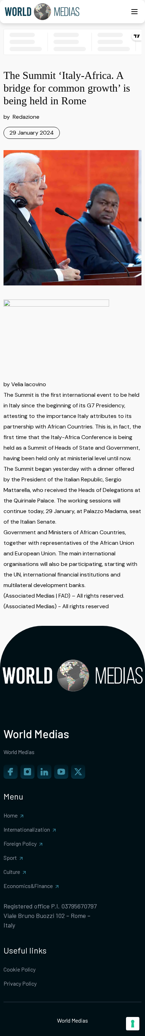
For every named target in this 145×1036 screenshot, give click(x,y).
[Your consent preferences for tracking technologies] (132, 1023)
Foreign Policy (20, 843)
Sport (10, 857)
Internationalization (27, 829)
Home (11, 815)
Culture (12, 871)
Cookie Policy (20, 969)
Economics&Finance (28, 885)
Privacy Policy (20, 983)
